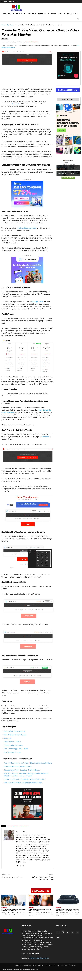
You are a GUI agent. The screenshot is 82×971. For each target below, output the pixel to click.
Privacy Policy (27, 965)
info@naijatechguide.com (39, 958)
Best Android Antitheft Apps (15, 735)
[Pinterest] (63, 42)
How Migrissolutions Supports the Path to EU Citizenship (13, 909)
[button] (78, 18)
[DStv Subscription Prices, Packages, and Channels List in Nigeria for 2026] (68, 900)
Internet (31, 907)
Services (10, 25)
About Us (64, 965)
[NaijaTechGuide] (16, 7)
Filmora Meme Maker (12, 742)
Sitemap (56, 965)
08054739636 (34, 953)
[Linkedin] (73, 42)
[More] (78, 42)
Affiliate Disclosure (38, 965)
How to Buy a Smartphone (14, 731)
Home (3, 25)
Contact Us (72, 965)
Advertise (18, 965)
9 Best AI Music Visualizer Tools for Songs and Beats (40, 909)
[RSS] (72, 932)
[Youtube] (58, 937)
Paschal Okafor (32, 42)
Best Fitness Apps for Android (16, 749)
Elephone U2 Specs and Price (11, 877)
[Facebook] (53, 42)
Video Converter (12, 826)
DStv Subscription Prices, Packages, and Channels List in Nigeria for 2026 (68, 909)
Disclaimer (49, 965)
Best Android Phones (12, 752)
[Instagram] (62, 932)
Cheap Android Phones (13, 745)
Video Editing (24, 826)
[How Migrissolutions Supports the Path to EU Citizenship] (13, 900)
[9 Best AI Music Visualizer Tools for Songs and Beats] (41, 900)
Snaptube (8, 738)
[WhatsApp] (68, 42)
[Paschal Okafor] (9, 848)
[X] (58, 42)
